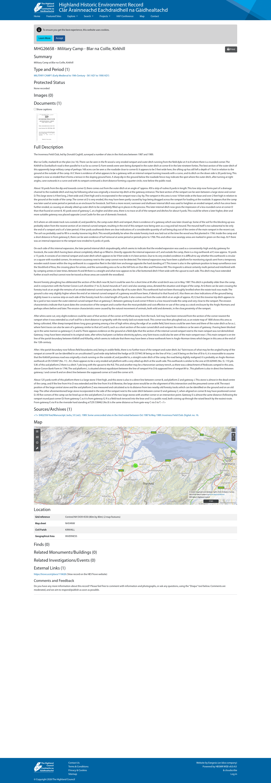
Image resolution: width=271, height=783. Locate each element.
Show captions (44, 109)
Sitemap (72, 774)
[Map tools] (37, 448)
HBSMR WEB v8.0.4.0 (226, 766)
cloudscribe (231, 770)
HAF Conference (125, 16)
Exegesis (212, 763)
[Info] (37, 443)
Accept (59, 38)
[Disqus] (135, 636)
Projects (104, 16)
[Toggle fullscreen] (233, 430)
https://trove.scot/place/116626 (50, 574)
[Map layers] (37, 432)
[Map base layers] (37, 437)
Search (87, 16)
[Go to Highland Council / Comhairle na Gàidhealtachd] (44, 6)
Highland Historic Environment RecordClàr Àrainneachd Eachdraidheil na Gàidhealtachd (113, 8)
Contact (155, 16)
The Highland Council (63, 779)
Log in (234, 774)
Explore (71, 16)
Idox (223, 763)
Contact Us (74, 763)
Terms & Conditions (78, 766)
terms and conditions (216, 494)
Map (142, 16)
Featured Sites (53, 16)
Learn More (44, 38)
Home (37, 16)
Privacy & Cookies (77, 770)
